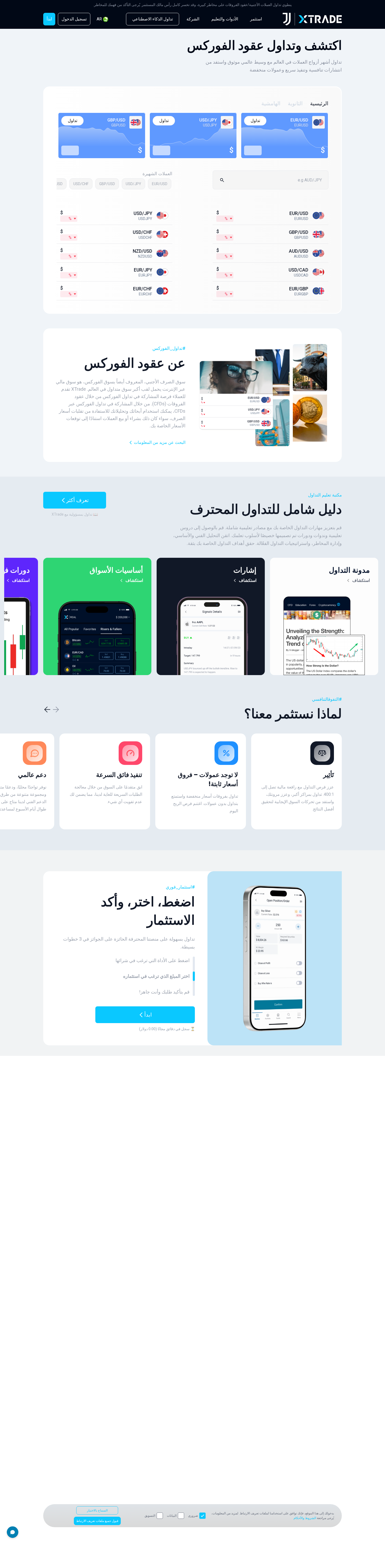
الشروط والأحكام (305, 1518)
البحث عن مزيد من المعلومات (159, 442)
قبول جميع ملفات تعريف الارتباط (97, 1521)
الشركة (192, 18)
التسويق (150, 1516)
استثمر (256, 18)
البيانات (172, 1516)
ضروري (193, 1516)
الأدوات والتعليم (224, 18)
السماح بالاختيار (97, 1510)
